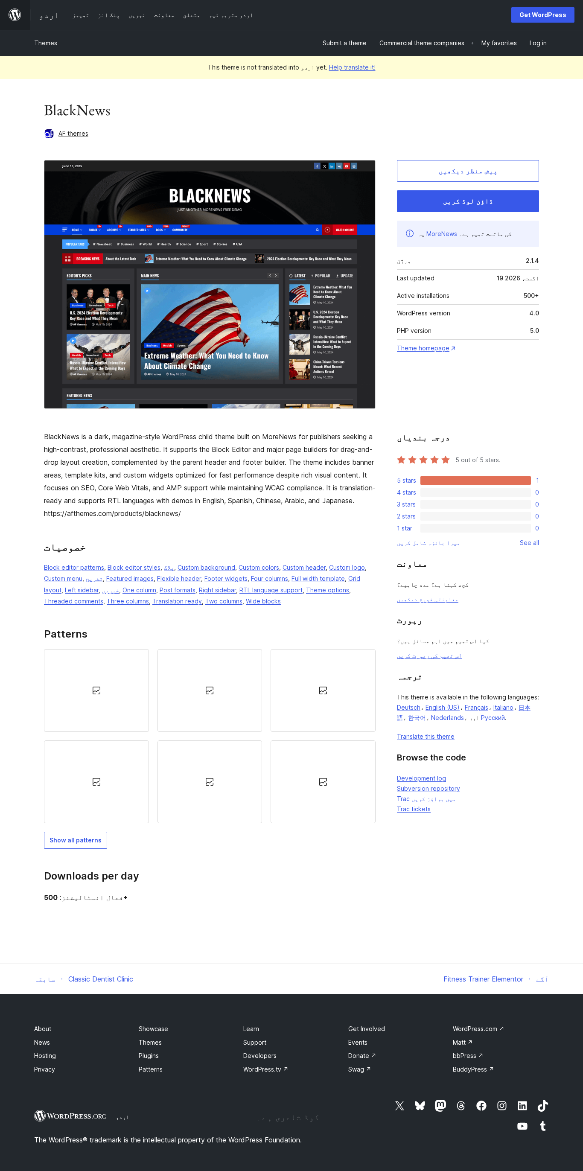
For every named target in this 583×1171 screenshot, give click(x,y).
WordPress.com (478, 1028)
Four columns (269, 578)
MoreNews (441, 233)
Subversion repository (428, 788)
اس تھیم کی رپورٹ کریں (429, 655)
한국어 (417, 717)
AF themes (73, 133)
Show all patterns (76, 840)
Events (357, 1042)
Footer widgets (226, 578)
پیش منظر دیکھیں (468, 170)
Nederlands (447, 717)
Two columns (223, 601)
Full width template (318, 578)
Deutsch (408, 707)
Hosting (45, 1055)
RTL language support (271, 590)
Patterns (151, 1069)
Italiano (503, 707)
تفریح (94, 578)
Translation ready (177, 601)
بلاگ (169, 567)
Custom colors (259, 567)
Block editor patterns (74, 567)
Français (476, 707)
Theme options (327, 590)
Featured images (130, 578)
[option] (96, 690)
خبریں (110, 590)
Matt (463, 1042)
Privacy (44, 1069)
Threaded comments (73, 601)
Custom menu (63, 578)
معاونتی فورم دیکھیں (427, 599)
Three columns (128, 601)
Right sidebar (217, 590)
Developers (260, 1055)
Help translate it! (352, 67)
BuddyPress (473, 1069)
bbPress (468, 1055)
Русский (493, 717)
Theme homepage (423, 348)
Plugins (149, 1055)
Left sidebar (82, 590)
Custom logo (347, 567)
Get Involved (366, 1028)
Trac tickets (414, 809)
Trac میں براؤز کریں (426, 798)
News (42, 1042)
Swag (359, 1069)
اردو (122, 1116)
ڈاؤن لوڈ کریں (468, 201)
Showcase (153, 1028)
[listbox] (210, 736)
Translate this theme (426, 736)
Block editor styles (134, 567)
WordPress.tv (266, 1069)
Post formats (177, 590)
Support (254, 1042)
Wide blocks (263, 601)
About (42, 1028)
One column (139, 590)
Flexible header (179, 578)
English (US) (443, 707)
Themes (45, 43)
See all (529, 542)
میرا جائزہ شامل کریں (428, 542)
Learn (251, 1028)
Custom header (304, 567)
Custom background (206, 567)
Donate (362, 1055)
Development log (421, 778)
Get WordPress (542, 14)
